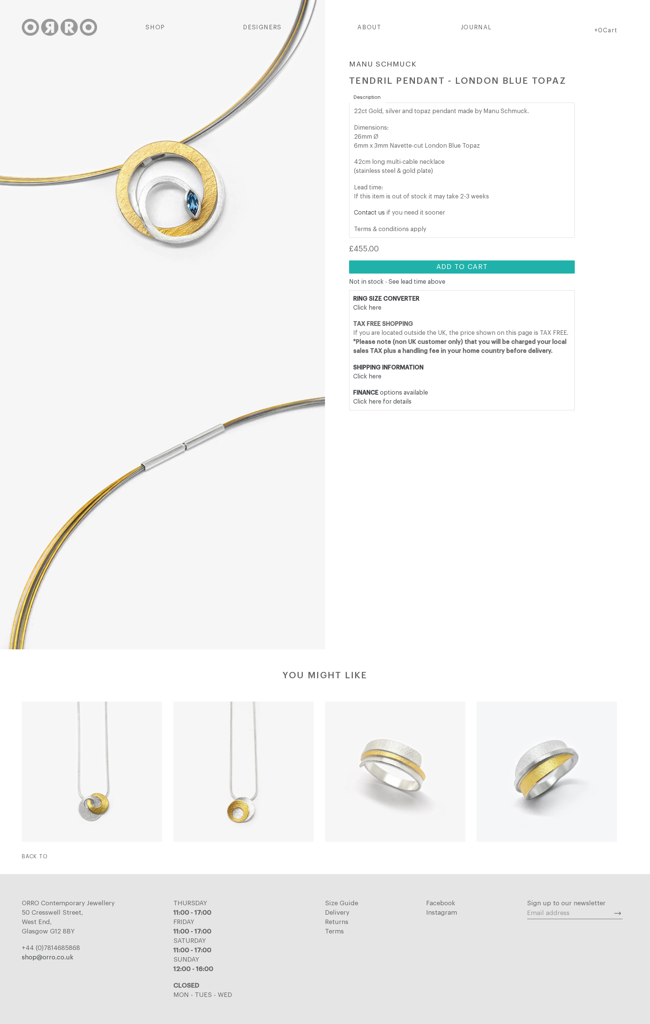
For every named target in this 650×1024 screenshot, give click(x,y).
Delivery (337, 912)
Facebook (440, 903)
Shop (155, 27)
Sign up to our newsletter (566, 903)
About (369, 27)
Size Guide (341, 903)
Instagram (441, 912)
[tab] (367, 97)
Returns (336, 922)
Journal (476, 27)
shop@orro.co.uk (47, 957)
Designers (262, 27)
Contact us (369, 213)
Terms (334, 931)
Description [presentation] (367, 97)
